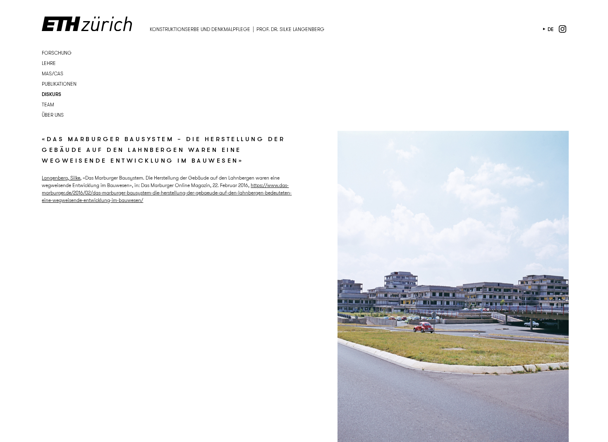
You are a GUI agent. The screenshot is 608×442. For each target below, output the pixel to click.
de (551, 29)
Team (48, 104)
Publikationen (59, 84)
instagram (562, 29)
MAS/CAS (52, 73)
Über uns (53, 115)
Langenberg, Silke (61, 178)
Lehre (49, 63)
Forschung (57, 53)
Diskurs (51, 94)
